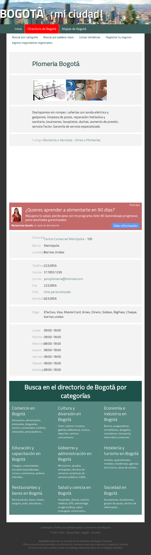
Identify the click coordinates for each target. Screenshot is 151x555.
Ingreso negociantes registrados (32, 42)
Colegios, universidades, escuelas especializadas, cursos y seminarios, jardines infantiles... (28, 471)
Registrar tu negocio (118, 37)
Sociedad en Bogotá (115, 490)
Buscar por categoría (25, 37)
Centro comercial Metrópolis (64, 238)
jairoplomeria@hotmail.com (63, 278)
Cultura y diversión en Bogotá (69, 414)
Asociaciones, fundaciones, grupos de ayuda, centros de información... (120, 503)
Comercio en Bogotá (23, 411)
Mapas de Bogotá (74, 28)
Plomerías (93, 140)
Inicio (18, 28)
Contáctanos (47, 527)
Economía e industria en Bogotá (115, 414)
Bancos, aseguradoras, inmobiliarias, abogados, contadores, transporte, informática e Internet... (117, 431)
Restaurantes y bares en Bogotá (27, 490)
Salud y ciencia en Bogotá (74, 490)
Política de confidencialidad (68, 527)
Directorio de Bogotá (42, 28)
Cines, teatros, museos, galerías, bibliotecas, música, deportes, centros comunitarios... (74, 431)
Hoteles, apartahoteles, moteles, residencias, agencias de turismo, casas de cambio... (121, 464)
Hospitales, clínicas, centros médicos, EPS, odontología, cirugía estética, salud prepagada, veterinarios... (73, 505)
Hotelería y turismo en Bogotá (121, 450)
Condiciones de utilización (97, 527)
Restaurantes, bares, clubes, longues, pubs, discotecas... (28, 502)
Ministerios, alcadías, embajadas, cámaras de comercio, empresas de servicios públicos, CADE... (72, 471)
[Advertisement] (75, 175)
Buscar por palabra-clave (58, 37)
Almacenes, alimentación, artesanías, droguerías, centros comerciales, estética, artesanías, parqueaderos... (29, 426)
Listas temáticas (89, 37)
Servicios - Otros (71, 140)
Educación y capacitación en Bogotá (26, 453)
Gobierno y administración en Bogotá (75, 453)
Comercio (50, 140)
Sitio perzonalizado (57, 291)
